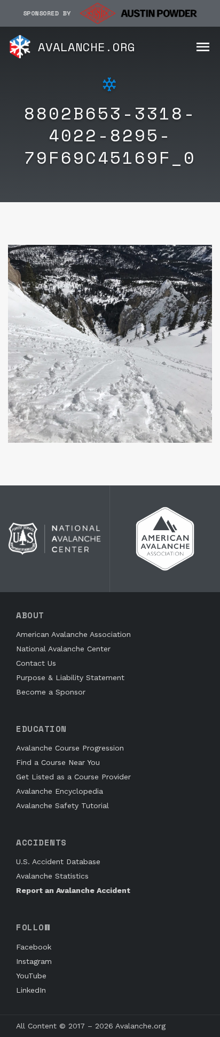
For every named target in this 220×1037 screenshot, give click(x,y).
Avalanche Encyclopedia (59, 791)
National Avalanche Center (63, 648)
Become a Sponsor (50, 692)
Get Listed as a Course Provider (73, 776)
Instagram (34, 961)
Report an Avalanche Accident (73, 890)
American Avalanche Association (73, 634)
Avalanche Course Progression (70, 748)
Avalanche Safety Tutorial (62, 805)
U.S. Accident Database (58, 861)
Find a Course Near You (58, 762)
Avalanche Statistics (52, 876)
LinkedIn (31, 990)
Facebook (33, 947)
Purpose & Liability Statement (70, 677)
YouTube (31, 975)
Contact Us (36, 663)
